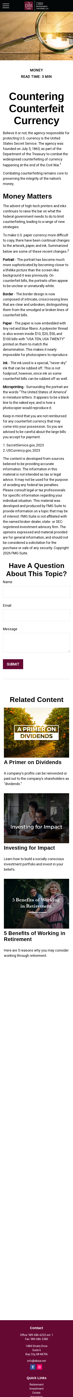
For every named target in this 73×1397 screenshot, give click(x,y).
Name (7, 582)
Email (7, 605)
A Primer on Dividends (33, 762)
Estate (36, 1392)
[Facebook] (32, 1367)
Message (10, 629)
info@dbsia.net (36, 1360)
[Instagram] (39, 1367)
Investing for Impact (29, 848)
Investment (37, 1388)
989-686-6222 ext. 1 (40, 1335)
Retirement (37, 1384)
